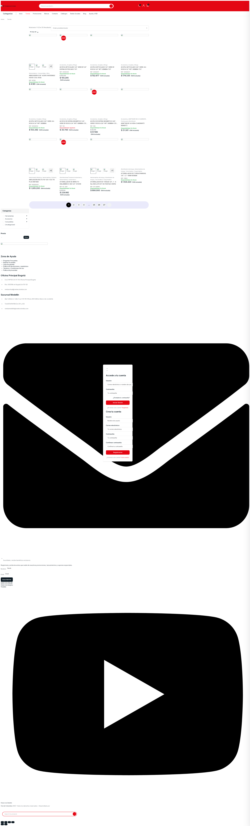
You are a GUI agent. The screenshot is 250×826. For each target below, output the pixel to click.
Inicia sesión (125, 457)
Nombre (3, 569)
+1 (51, 66)
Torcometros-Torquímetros (103, 179)
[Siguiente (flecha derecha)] (5, 824)
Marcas (46, 13)
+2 (51, 170)
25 (94, 205)
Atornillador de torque (127, 169)
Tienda (27, 13)
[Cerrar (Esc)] (12, 822)
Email (2, 574)
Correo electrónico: (113, 425)
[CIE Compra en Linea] (8, 6)
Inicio (20, 13)
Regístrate (125, 407)
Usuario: (109, 381)
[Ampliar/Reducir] (2, 822)
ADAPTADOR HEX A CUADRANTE (137, 119)
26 (99, 205)
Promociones (37, 13)
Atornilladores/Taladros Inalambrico (71, 177)
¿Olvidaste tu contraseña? (121, 398)
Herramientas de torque (97, 177)
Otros (48, 73)
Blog (84, 13)
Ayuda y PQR (93, 13)
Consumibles (42, 73)
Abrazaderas (33, 73)
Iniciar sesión (118, 403)
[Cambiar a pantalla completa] (5, 822)
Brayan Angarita (56, 806)
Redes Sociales (75, 13)
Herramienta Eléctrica (35, 177)
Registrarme (117, 452)
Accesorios (63, 65)
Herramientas (47, 177)
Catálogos (64, 13)
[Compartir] (9, 822)
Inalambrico (72, 179)
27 (104, 205)
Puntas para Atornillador (128, 121)
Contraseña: (110, 389)
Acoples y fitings (72, 65)
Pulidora (53, 177)
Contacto (55, 13)
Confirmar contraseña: (114, 442)
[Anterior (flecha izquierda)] (2, 824)
